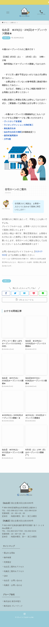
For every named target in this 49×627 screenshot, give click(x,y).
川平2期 (7, 139)
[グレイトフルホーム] (24, 12)
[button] (8, 12)
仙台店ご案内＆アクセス (14, 567)
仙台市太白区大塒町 (13, 132)
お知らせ (6, 38)
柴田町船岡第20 (11, 135)
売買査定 (7, 562)
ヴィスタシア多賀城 (13, 121)
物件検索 (7, 558)
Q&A (6, 576)
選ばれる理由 (9, 553)
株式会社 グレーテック (13, 606)
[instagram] (24, 614)
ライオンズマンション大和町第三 (18, 125)
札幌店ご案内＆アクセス (14, 571)
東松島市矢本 (10, 128)
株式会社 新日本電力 (12, 601)
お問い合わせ (16, 580)
